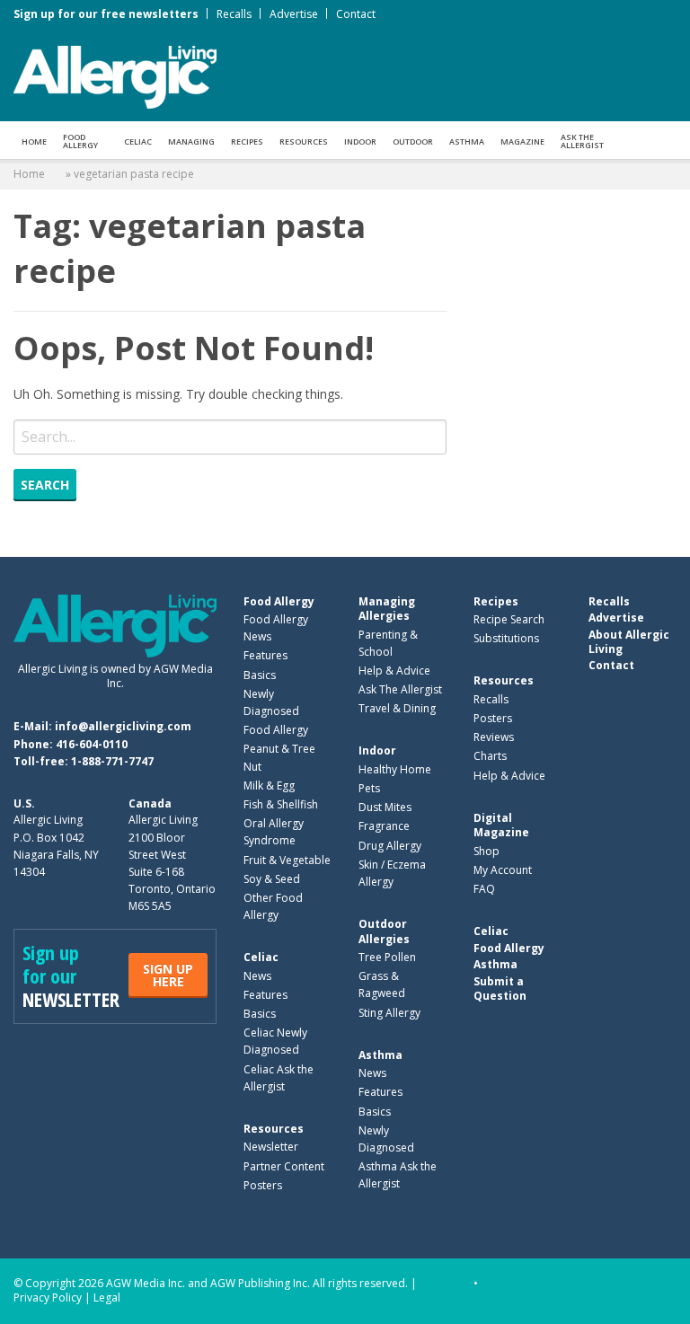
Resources (303, 141)
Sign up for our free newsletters (106, 14)
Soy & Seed (271, 879)
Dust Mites (384, 807)
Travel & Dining (397, 708)
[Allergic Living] (115, 75)
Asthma (466, 141)
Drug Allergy (389, 845)
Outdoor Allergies (384, 931)
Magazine (522, 141)
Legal (106, 1297)
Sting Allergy (389, 1012)
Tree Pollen (387, 957)
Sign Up (168, 975)
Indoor (360, 141)
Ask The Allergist (400, 689)
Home (34, 141)
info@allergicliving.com (123, 726)
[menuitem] (34, 140)
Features (265, 655)
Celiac (138, 141)
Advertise (294, 14)
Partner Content (283, 1166)
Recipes (247, 141)
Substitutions (506, 638)
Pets (369, 788)
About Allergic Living (628, 642)
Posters (262, 1185)
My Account (502, 870)
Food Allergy (80, 141)
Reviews (493, 737)
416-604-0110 (92, 744)
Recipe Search (508, 619)
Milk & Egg (269, 785)
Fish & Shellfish (280, 804)
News (257, 976)
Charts (490, 756)
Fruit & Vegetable (287, 860)
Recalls (234, 14)
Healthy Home (394, 769)
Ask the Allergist (582, 141)
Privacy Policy (47, 1297)
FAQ (484, 888)
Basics (259, 675)
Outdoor (413, 141)
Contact (356, 14)
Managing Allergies (386, 608)
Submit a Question (499, 988)
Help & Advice (394, 670)
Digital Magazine (501, 825)
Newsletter (270, 1146)
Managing (191, 141)
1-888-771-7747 (112, 761)
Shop (486, 851)
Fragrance (384, 826)
